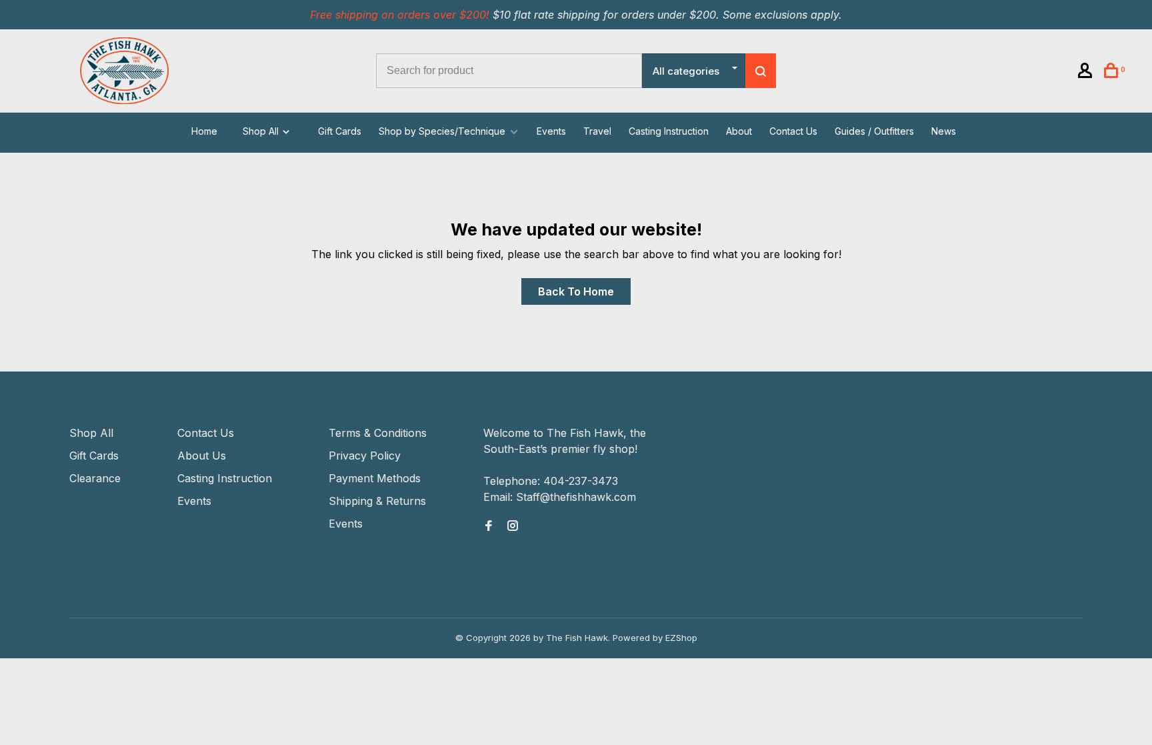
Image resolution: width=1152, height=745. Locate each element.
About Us (201, 455)
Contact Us (793, 131)
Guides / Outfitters (874, 131)
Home (204, 131)
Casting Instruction (669, 131)
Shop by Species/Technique (442, 131)
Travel (597, 131)
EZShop (681, 637)
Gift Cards (339, 131)
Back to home (576, 291)
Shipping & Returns (377, 501)
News (943, 131)
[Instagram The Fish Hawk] (512, 526)
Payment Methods (375, 478)
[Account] (1087, 72)
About (739, 131)
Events (551, 131)
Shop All (262, 131)
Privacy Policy (365, 455)
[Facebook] (488, 526)
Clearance (95, 478)
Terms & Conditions (378, 433)
